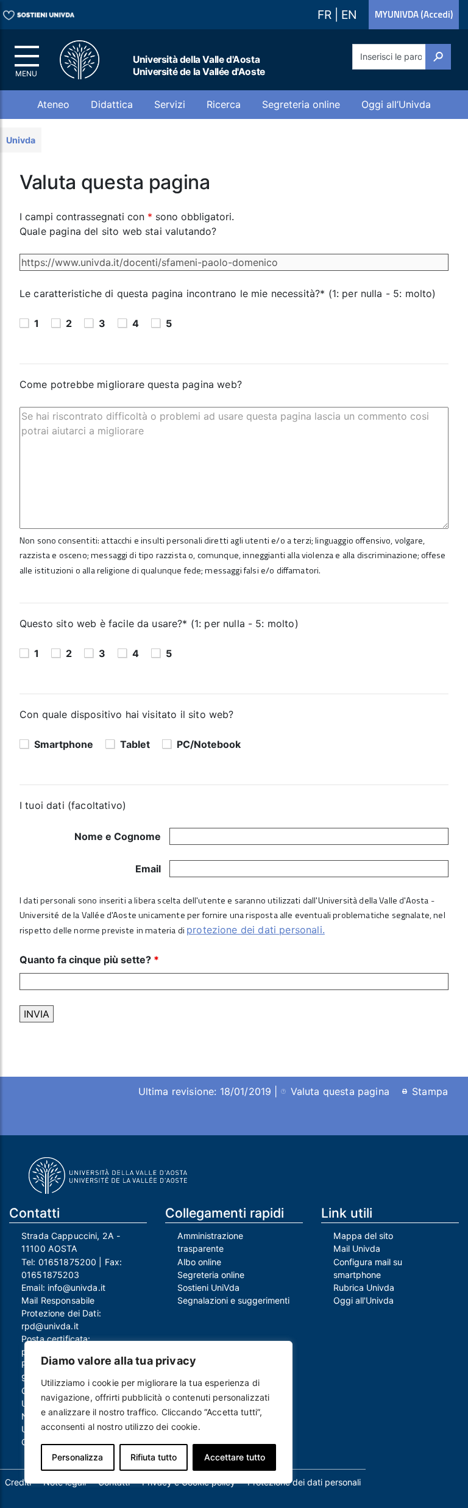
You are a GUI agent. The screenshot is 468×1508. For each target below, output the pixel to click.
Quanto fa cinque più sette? (89, 959)
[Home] (86, 60)
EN (348, 14)
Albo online (199, 1262)
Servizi (169, 104)
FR (326, 14)
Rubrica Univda (363, 1287)
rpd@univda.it (50, 1326)
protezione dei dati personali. (255, 930)
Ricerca (224, 104)
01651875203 (50, 1274)
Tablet (135, 744)
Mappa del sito (363, 1235)
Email (148, 869)
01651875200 (67, 1262)
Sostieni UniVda (208, 1287)
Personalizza (77, 1457)
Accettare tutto (234, 1457)
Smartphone (63, 744)
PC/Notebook (209, 744)
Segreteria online (301, 104)
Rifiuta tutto (153, 1457)
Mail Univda (356, 1248)
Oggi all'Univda (363, 1300)
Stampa (430, 1091)
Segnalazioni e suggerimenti (233, 1300)
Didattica (112, 104)
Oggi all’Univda (396, 104)
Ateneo (53, 104)
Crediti (18, 1482)
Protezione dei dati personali (304, 1482)
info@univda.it (76, 1287)
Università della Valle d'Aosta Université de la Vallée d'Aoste (199, 65)
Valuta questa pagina (340, 1091)
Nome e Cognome (117, 836)
